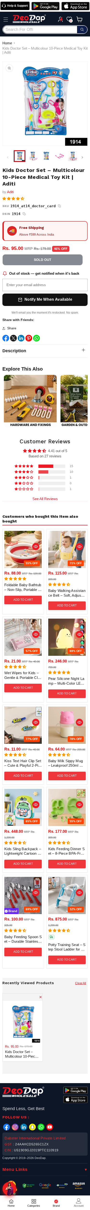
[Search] (82, 29)
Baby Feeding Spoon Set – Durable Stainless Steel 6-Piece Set (23, 939)
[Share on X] (13, 339)
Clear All (80, 983)
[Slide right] (82, 157)
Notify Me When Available (48, 299)
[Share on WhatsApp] (36, 339)
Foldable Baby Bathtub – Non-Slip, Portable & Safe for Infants (22, 587)
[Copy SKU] (59, 206)
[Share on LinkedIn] (21, 339)
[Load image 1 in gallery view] (19, 156)
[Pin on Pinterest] (28, 339)
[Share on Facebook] (5, 339)
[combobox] (45, 29)
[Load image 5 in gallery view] (72, 156)
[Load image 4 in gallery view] (59, 156)
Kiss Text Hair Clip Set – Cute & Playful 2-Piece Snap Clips (22, 763)
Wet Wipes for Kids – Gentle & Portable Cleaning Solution (23, 675)
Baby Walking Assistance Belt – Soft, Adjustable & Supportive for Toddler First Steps (66, 593)
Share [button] (11, 328)
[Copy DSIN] (24, 214)
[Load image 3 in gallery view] (46, 156)
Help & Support (17, 5)
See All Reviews (45, 499)
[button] (5, 19)
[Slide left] (7, 157)
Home (7, 43)
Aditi (10, 192)
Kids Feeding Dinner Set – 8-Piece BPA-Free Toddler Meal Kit (66, 851)
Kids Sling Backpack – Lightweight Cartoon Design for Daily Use (22, 851)
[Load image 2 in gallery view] (32, 156)
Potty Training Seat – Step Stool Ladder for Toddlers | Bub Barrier (67, 947)
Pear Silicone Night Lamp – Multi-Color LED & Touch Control (66, 681)
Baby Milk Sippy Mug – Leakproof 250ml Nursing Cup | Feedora (66, 763)
